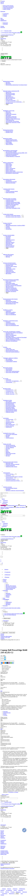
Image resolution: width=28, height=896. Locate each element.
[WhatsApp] (11, 663)
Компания (3, 837)
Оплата (4, 713)
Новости (2, 841)
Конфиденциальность (5, 863)
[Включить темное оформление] (2, 55)
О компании (3, 840)
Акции (2, 831)
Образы (2, 836)
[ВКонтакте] (2, 663)
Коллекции (3, 835)
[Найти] (5, 496)
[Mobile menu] (2, 527)
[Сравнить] (3, 659)
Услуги (2, 834)
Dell (1, 691)
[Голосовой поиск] (2, 496)
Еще (7, 104)
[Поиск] (2, 557)
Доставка (5, 715)
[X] (7, 663)
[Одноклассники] (3, 663)
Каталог (2, 830)
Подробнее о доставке (13, 792)
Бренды (2, 833)
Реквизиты (3, 846)
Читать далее (14, 879)
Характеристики (6, 712)
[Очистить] (24, 493)
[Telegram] (13, 663)
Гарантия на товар (5, 853)
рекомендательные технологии (7, 868)
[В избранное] (3, 657)
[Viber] (9, 663)
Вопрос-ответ (4, 854)
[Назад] (7, 583)
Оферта (2, 865)
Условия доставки (4, 852)
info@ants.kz (3, 38)
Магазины (3, 847)
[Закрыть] (1, 564)
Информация (3, 843)
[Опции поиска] (1, 494)
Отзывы (2, 842)
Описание (5, 711)
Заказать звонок (4, 36)
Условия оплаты (4, 850)
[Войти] (1, 558)
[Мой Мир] (5, 663)
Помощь (2, 848)
